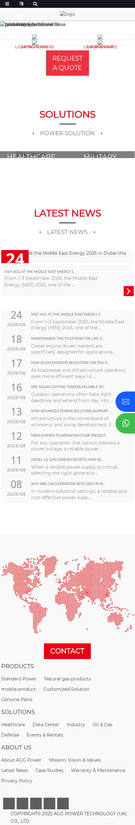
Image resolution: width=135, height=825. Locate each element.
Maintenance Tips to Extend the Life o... (67, 339)
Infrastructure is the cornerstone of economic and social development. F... (73, 422)
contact (67, 651)
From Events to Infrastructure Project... (69, 436)
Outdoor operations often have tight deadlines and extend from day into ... (72, 397)
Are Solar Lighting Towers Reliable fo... (68, 387)
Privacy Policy (16, 781)
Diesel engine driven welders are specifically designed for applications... (73, 349)
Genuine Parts (16, 699)
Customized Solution (66, 689)
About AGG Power (21, 760)
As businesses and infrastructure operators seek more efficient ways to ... (78, 373)
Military (31, 157)
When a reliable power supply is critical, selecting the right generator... (74, 470)
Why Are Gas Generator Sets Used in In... (68, 484)
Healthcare (13, 724)
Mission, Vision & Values (75, 760)
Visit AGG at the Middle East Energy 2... (39, 272)
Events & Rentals (45, 735)
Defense (10, 735)
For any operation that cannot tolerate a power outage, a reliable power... (75, 446)
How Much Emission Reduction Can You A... (70, 363)
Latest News (14, 770)
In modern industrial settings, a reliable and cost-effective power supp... (79, 494)
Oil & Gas (102, 724)
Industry (76, 724)
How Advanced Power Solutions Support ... (71, 411)
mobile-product (18, 689)
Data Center (101, 157)
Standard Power (19, 679)
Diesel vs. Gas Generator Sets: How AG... (67, 460)
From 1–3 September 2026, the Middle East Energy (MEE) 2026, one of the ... (78, 325)
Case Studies (49, 770)
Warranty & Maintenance (98, 770)
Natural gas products (67, 679)
